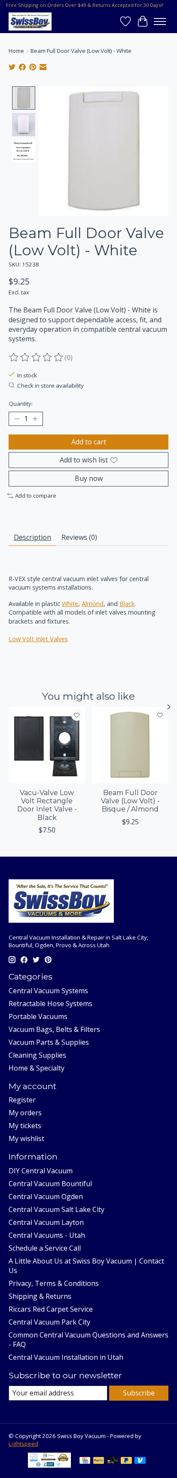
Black (126, 604)
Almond (93, 604)
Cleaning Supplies (37, 1055)
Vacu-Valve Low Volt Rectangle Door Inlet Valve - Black (47, 805)
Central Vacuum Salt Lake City (56, 1209)
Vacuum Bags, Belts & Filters (54, 1029)
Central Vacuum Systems (48, 990)
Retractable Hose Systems (50, 1003)
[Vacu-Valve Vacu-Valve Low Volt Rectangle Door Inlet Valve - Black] (47, 745)
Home (16, 51)
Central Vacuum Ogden (46, 1196)
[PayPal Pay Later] (126, 1461)
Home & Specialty (36, 1068)
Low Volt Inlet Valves (38, 639)
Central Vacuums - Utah (47, 1235)
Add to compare (35, 495)
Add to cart (88, 442)
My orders (25, 1112)
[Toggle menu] (159, 21)
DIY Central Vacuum (41, 1170)
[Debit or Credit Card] (112, 1461)
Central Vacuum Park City (49, 1322)
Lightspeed (23, 1443)
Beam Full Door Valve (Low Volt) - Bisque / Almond (130, 801)
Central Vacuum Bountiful (50, 1183)
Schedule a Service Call (45, 1248)
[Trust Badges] (49, 1465)
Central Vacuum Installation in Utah (66, 1357)
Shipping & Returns (40, 1296)
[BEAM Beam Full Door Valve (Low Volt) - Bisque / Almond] (130, 745)
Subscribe (139, 1393)
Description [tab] (32, 537)
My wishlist (26, 1138)
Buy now (89, 478)
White (70, 604)
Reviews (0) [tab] (79, 537)
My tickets (25, 1125)
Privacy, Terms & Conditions (54, 1283)
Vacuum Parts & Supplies (49, 1042)
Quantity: (21, 403)
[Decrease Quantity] (16, 418)
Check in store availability (50, 385)
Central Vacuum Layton (46, 1222)
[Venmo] (140, 1461)
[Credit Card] (84, 1461)
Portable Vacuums (38, 1016)
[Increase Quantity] (34, 418)
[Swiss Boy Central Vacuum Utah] (30, 21)
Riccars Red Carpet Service (51, 1309)
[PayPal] (98, 1461)
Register (22, 1100)
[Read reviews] (36, 357)
